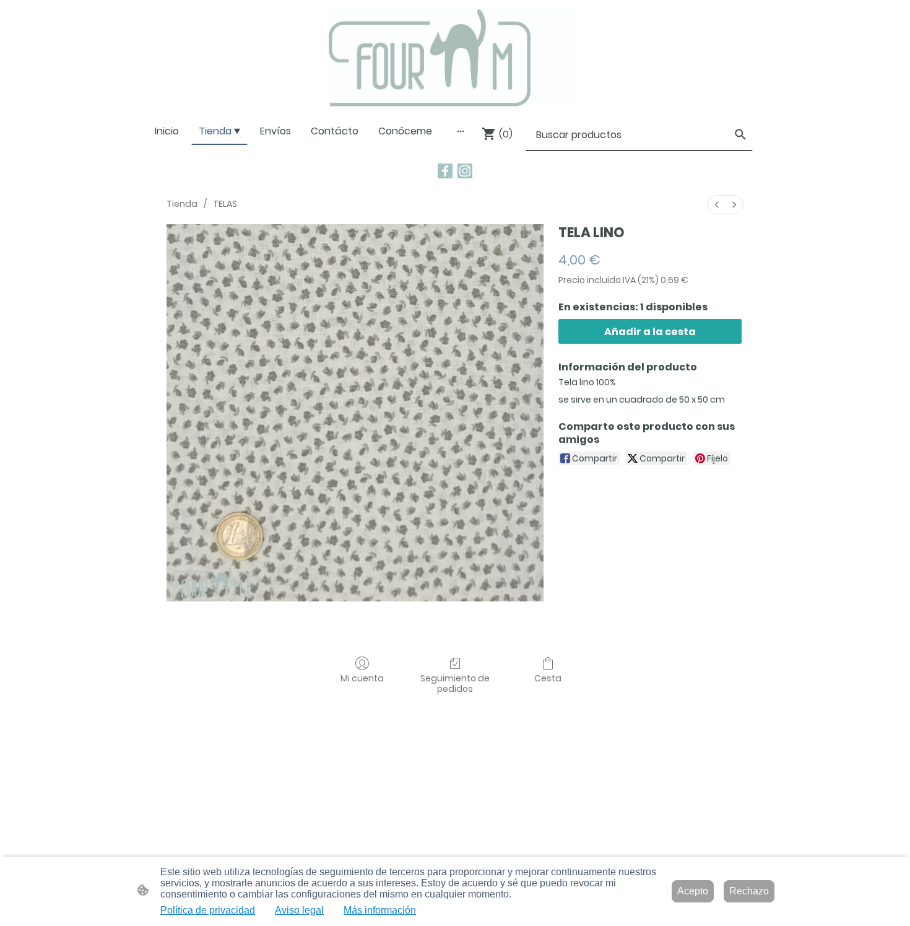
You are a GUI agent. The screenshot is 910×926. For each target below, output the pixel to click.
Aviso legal (299, 910)
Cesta (547, 678)
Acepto (692, 891)
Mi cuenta (362, 678)
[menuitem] (717, 205)
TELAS (225, 204)
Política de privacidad (207, 910)
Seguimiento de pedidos (455, 683)
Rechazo (749, 891)
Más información (380, 910)
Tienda (182, 204)
